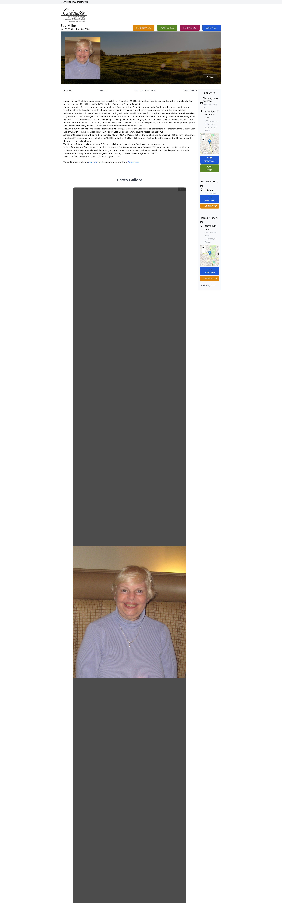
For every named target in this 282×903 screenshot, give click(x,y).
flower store (133, 162)
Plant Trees (210, 168)
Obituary (67, 90)
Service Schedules (145, 90)
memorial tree (95, 162)
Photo (104, 90)
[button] (209, 141)
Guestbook (190, 90)
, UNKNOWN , (211, 193)
